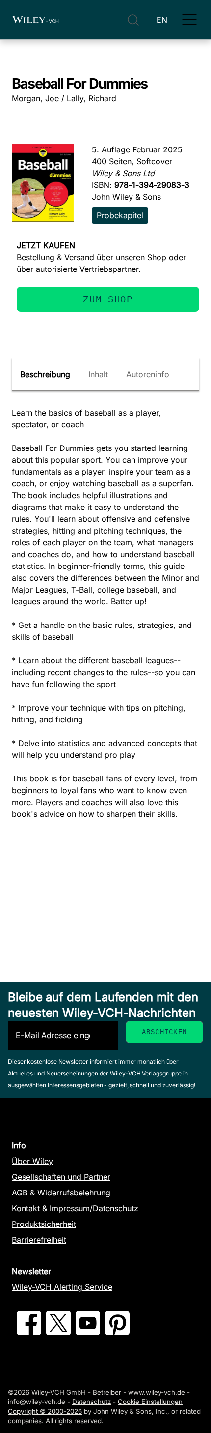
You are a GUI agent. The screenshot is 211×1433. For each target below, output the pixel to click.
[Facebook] (29, 1332)
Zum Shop (107, 299)
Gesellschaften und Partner (61, 1177)
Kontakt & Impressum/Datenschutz (75, 1208)
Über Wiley (32, 1161)
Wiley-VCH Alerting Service (62, 1287)
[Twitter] (58, 1332)
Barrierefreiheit (39, 1240)
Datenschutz (91, 1401)
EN (162, 20)
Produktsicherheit (44, 1224)
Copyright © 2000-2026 (45, 1411)
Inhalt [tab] (98, 374)
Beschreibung (45, 374)
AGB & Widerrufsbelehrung (61, 1192)
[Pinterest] (117, 1332)
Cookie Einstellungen (150, 1401)
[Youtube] (88, 1332)
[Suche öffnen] (133, 20)
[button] (189, 20)
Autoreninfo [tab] (147, 374)
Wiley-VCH (35, 19)
